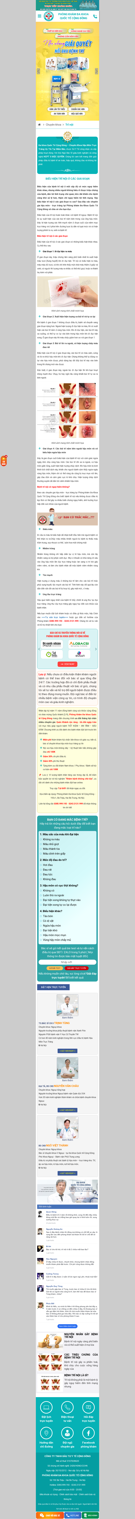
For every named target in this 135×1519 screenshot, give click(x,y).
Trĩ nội (69, 124)
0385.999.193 (60, 803)
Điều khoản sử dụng (49, 1494)
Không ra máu (51, 839)
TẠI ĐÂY (62, 788)
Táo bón (48, 916)
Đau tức (47, 874)
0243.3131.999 (76, 803)
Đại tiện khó (50, 930)
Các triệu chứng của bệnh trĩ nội (81, 1356)
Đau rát (47, 869)
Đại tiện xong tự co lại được (60, 904)
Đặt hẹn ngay (67, 1051)
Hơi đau (48, 865)
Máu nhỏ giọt (51, 844)
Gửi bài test (54, 968)
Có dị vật (48, 920)
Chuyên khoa (53, 124)
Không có (48, 890)
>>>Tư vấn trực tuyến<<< (55, 617)
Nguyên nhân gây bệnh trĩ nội (81, 1336)
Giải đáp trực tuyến (76, 968)
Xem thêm (67, 1017)
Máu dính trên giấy (54, 853)
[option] (67, 71)
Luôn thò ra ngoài (53, 895)
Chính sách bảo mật (68, 1494)
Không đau (49, 879)
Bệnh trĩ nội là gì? (76, 1375)
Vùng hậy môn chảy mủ (57, 939)
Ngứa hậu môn (52, 925)
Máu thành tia (51, 848)
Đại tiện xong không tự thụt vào (62, 900)
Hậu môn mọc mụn (54, 935)
